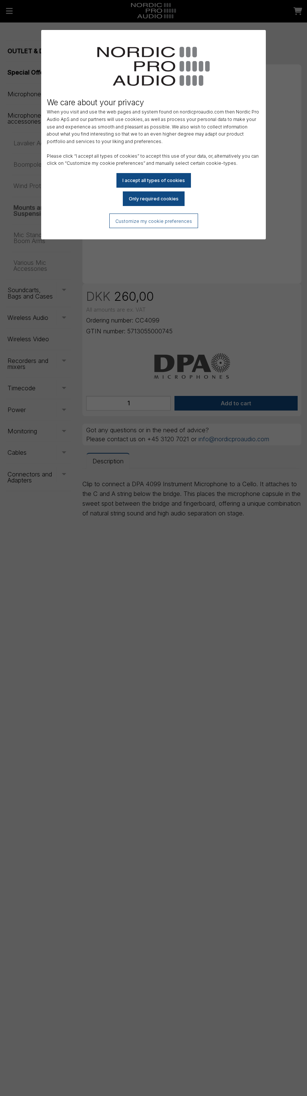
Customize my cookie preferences (153, 221)
